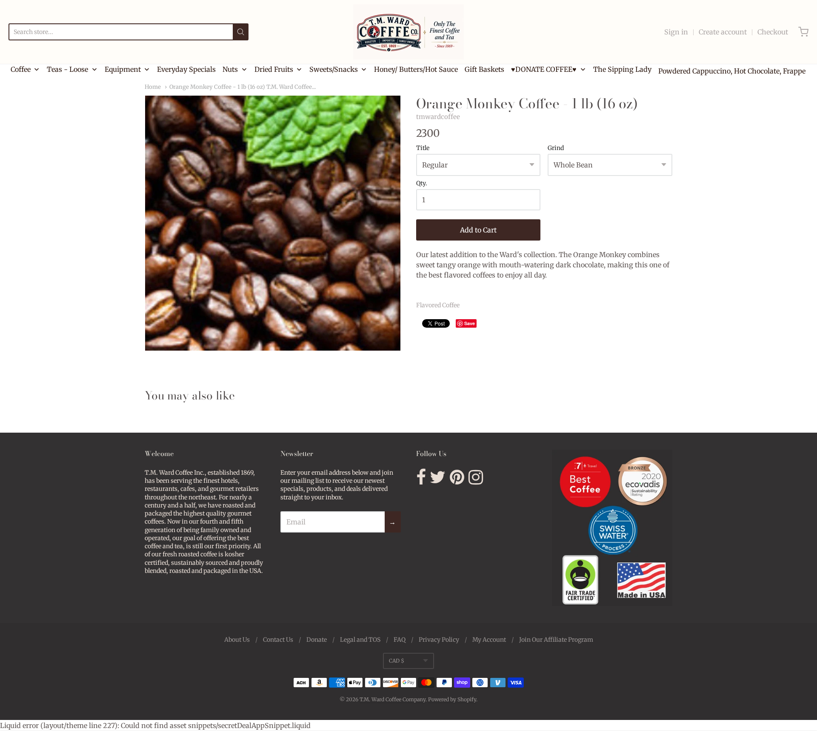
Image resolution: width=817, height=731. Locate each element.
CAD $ (396, 660)
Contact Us (278, 639)
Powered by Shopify (452, 699)
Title (422, 148)
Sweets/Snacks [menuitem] (333, 69)
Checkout (772, 32)
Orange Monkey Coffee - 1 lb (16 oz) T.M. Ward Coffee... (242, 87)
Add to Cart (478, 230)
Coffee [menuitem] (21, 69)
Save (469, 323)
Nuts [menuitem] (230, 69)
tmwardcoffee (438, 117)
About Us (237, 639)
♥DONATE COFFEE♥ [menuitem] (544, 69)
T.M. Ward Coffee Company (393, 699)
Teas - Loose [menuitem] (67, 69)
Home (153, 87)
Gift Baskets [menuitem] (484, 69)
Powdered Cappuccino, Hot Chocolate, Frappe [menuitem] (732, 71)
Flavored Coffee (438, 305)
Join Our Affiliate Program (556, 639)
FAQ (400, 639)
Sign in (676, 32)
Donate (316, 639)
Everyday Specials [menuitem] (186, 69)
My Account (489, 639)
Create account (723, 32)
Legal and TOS (360, 639)
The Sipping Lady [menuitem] (622, 69)
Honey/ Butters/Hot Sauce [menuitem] (416, 69)
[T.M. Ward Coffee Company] (408, 32)
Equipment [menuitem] (123, 69)
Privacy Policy (439, 639)
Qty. (421, 183)
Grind (556, 148)
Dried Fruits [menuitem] (273, 69)
